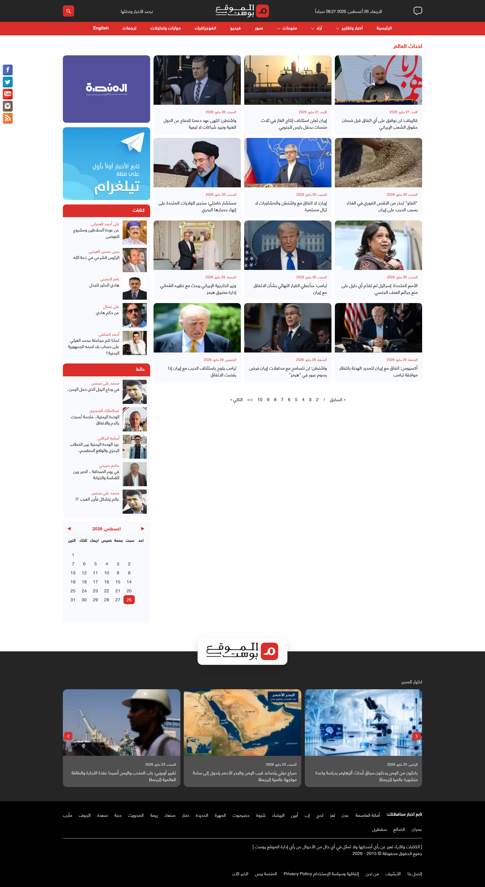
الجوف (85, 815)
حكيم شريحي (109, 465)
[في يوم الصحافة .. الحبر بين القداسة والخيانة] (135, 474)
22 (106, 590)
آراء (319, 28)
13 (73, 572)
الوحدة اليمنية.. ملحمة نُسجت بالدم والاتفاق (95, 419)
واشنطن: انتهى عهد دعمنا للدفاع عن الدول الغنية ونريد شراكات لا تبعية (200, 123)
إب (307, 815)
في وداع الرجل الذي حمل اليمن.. (93, 389)
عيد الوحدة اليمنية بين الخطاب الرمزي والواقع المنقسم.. (94, 447)
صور (259, 28)
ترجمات (129, 28)
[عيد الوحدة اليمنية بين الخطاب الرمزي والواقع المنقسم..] (135, 447)
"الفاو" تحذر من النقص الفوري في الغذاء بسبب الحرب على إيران (382, 206)
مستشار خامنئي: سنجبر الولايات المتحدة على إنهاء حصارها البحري (197, 206)
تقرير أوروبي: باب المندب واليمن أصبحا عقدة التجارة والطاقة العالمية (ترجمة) (124, 776)
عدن (345, 815)
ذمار (185, 815)
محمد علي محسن (105, 383)
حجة (118, 815)
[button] (417, 736)
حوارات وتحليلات (165, 28)
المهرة (220, 815)
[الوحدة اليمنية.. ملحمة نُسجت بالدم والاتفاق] (135, 419)
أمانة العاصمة (368, 815)
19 (73, 581)
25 (73, 590)
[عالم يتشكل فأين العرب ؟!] (135, 502)
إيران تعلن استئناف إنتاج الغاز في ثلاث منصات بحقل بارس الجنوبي (294, 123)
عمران (417, 829)
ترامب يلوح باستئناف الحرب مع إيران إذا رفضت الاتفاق (202, 371)
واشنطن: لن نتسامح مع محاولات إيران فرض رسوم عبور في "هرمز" (288, 371)
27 (117, 599)
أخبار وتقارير (352, 28)
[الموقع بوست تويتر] (8, 82)
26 (129, 599)
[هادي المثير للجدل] (135, 288)
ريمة (154, 815)
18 (84, 581)
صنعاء (170, 815)
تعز (332, 815)
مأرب (67, 815)
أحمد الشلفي (109, 334)
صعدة (102, 815)
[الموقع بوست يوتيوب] (8, 94)
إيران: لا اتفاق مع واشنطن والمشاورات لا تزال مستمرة (291, 206)
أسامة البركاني (108, 438)
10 (259, 399)
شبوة (261, 815)
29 (95, 599)
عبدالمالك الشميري (104, 410)
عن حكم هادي (107, 312)
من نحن (372, 873)
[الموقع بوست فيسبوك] (8, 70)
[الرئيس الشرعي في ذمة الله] (135, 260)
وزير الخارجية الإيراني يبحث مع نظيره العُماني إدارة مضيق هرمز (198, 288)
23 (95, 590)
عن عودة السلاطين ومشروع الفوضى (96, 232)
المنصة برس (266, 873)
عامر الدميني (109, 278)
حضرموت (241, 815)
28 (106, 599)
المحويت (136, 815)
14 (129, 581)
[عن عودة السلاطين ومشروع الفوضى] (135, 232)
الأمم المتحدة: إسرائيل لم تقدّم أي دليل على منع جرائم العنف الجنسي (380, 288)
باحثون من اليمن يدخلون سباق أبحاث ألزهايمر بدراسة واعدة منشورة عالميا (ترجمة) (366, 776)
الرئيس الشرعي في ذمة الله (96, 257)
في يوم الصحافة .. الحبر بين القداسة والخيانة (96, 474)
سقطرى (379, 829)
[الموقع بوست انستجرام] (8, 106)
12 (84, 572)
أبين (294, 815)
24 (84, 590)
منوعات (290, 28)
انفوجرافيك (205, 28)
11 (95, 572)
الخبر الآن (240, 873)
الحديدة (202, 815)
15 (117, 581)
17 (95, 581)
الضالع (399, 829)
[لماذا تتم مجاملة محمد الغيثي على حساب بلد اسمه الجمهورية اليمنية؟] (135, 343)
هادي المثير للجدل (104, 284)
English (101, 28)
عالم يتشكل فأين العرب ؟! (97, 498)
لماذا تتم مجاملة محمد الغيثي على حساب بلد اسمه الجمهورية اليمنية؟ (93, 346)
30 (84, 599)
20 (129, 590)
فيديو (235, 28)
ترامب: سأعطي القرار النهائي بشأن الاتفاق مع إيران (290, 288)
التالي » (236, 399)
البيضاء (278, 815)
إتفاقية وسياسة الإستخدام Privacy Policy (321, 873)
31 (73, 599)
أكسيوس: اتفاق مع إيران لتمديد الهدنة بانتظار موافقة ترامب (378, 371)
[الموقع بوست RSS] (8, 118)
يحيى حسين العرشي (104, 251)
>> (250, 399)
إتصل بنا (415, 873)
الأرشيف (393, 873)
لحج (320, 815)
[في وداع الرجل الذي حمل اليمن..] (135, 392)
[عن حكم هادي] (135, 315)
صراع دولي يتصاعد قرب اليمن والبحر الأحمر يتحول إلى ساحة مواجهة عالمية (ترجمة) (245, 776)
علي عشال (111, 306)
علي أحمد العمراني (105, 223)
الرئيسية (384, 28)
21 (117, 590)
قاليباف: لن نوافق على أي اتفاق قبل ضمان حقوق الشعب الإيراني (380, 123)
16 (106, 581)
